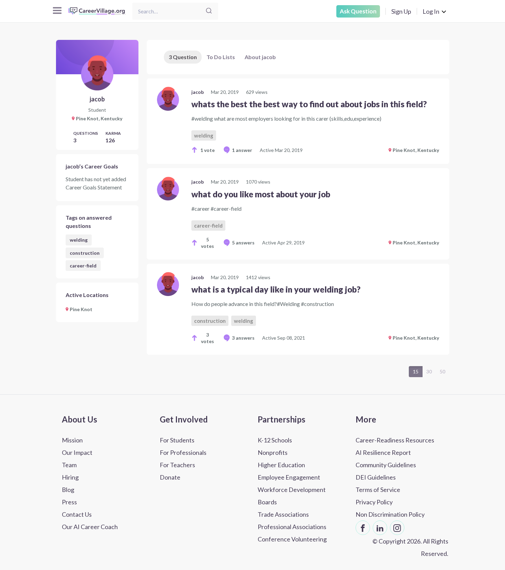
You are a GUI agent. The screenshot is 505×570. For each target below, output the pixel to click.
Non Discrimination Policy (390, 514)
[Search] (208, 11)
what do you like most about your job (260, 194)
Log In (431, 11)
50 (442, 371)
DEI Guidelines (376, 477)
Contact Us (77, 514)
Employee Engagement (289, 477)
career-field (83, 265)
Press (69, 502)
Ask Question (358, 11)
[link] (298, 121)
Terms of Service (378, 489)
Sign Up (401, 11)
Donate (170, 477)
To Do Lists (220, 57)
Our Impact (77, 452)
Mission (72, 440)
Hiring (70, 477)
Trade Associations (283, 514)
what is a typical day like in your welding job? (275, 289)
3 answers (243, 338)
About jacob (260, 57)
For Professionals (183, 452)
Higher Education (281, 465)
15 (415, 371)
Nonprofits (273, 452)
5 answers (243, 242)
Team (69, 465)
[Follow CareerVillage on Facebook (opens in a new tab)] (363, 527)
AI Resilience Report (383, 452)
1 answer (242, 150)
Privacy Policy (374, 502)
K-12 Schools (275, 440)
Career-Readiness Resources (395, 440)
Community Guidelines (386, 465)
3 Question (183, 57)
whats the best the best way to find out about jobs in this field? (309, 104)
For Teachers (177, 465)
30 (429, 371)
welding (79, 240)
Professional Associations (292, 526)
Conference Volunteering (292, 539)
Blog (68, 489)
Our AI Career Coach (90, 526)
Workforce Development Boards (292, 496)
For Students (177, 440)
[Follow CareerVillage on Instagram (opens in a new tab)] (397, 527)
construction (85, 253)
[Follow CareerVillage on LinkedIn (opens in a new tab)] (380, 527)
